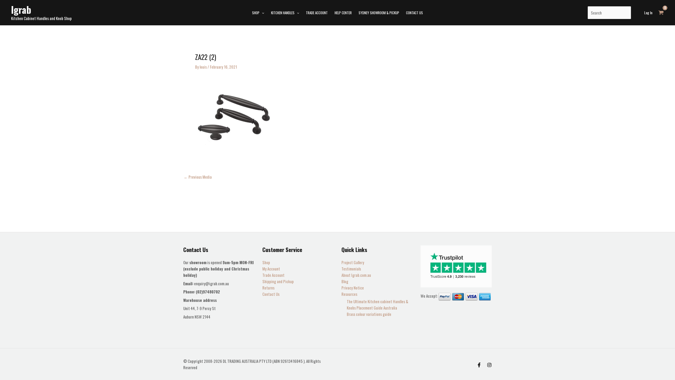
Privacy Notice (352, 288)
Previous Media (198, 177)
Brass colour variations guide (369, 314)
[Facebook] (479, 365)
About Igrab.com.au (356, 275)
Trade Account (273, 275)
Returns (268, 288)
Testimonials (351, 269)
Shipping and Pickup (278, 281)
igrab (21, 9)
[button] (261, 13)
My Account (271, 269)
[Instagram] (489, 365)
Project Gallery (352, 262)
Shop (266, 262)
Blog (344, 281)
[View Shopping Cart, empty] (661, 12)
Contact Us (270, 294)
